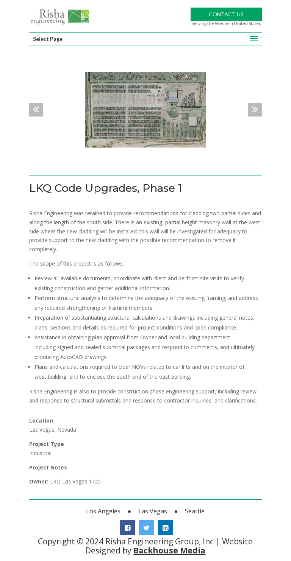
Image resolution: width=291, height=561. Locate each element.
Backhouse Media (169, 550)
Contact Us (226, 14)
